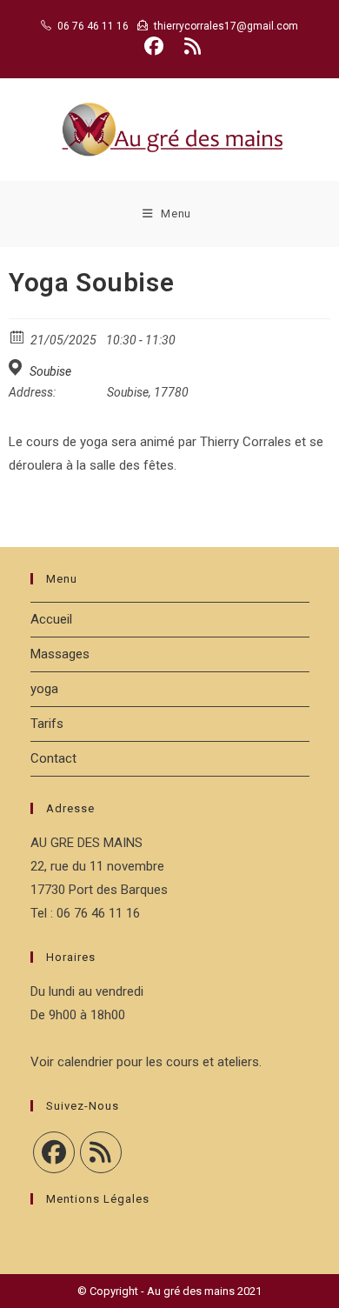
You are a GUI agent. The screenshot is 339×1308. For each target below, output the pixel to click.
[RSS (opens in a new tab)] (190, 46)
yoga (44, 689)
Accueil (51, 619)
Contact (53, 758)
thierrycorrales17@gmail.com (226, 26)
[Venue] (18, 367)
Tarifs (46, 723)
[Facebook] (54, 1152)
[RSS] (101, 1152)
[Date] (18, 336)
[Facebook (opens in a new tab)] (154, 46)
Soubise (50, 371)
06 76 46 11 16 (93, 26)
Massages (60, 654)
